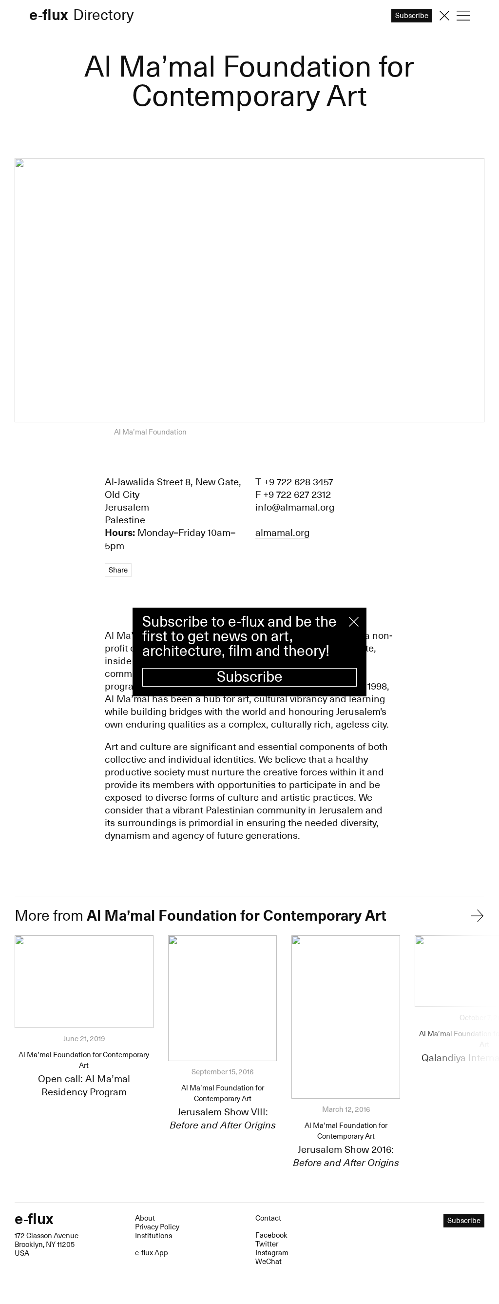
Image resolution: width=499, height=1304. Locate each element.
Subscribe (250, 677)
